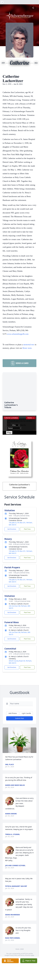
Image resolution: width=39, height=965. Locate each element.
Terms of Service (25, 955)
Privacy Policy (13, 955)
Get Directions (11, 529)
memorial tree (28, 344)
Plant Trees (27, 529)
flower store (27, 348)
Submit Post (19, 718)
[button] (19, 740)
